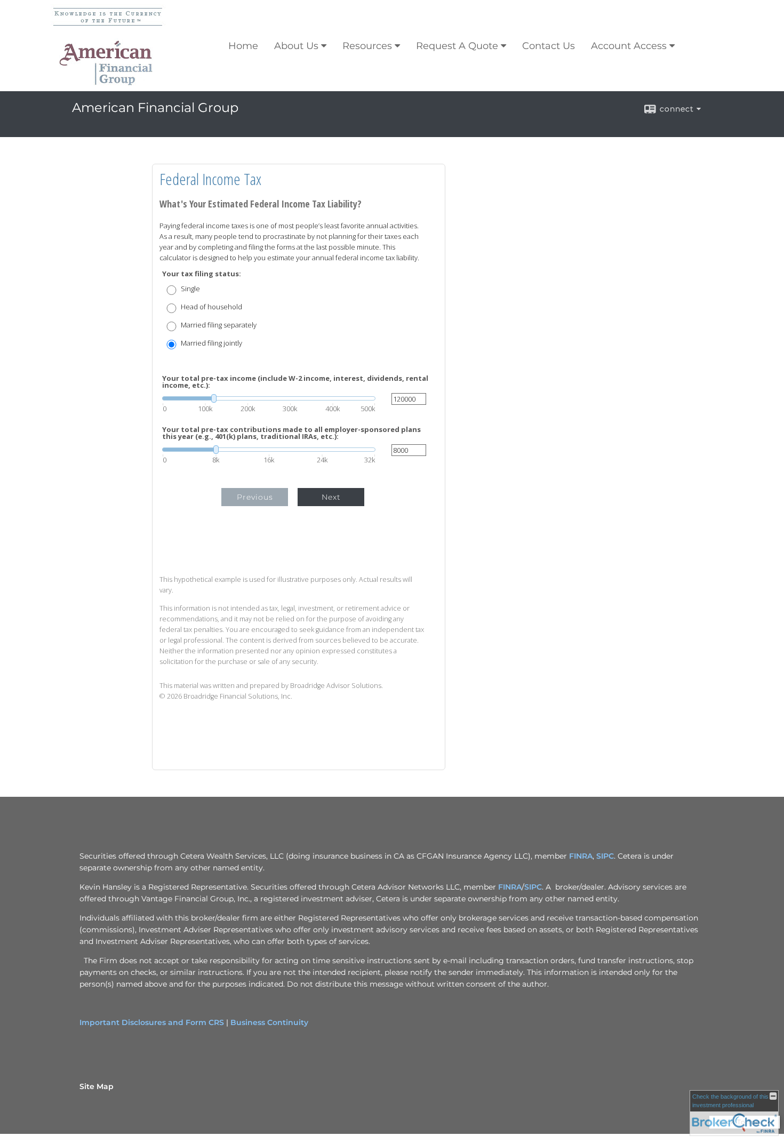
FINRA (581, 856)
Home (243, 46)
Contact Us (548, 46)
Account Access (629, 46)
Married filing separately (219, 325)
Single (190, 288)
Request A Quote (457, 46)
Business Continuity (269, 1022)
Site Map (96, 1086)
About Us (296, 46)
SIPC (605, 856)
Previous (255, 497)
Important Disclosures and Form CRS (151, 1022)
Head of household (211, 306)
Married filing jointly (211, 343)
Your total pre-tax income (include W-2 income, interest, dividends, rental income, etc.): (295, 382)
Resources (367, 46)
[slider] (268, 398)
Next (331, 497)
